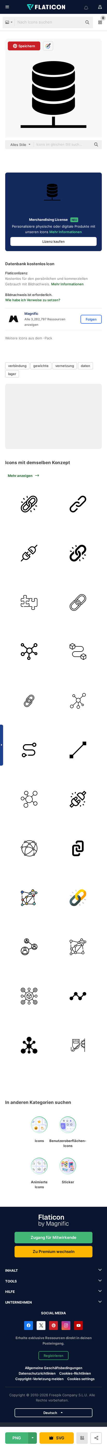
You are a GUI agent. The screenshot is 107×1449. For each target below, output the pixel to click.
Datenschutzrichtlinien (37, 1373)
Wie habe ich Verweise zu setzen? (32, 300)
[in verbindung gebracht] (29, 701)
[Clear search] (76, 22)
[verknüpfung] (29, 504)
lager (12, 374)
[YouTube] (78, 1325)
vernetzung (64, 366)
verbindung (17, 366)
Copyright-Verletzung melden (39, 1379)
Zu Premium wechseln (54, 1251)
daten (85, 366)
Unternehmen (18, 1302)
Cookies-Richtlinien (75, 1373)
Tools (11, 1281)
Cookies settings (81, 1379)
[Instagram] (66, 1325)
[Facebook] (28, 1325)
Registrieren (53, 1355)
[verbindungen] (29, 652)
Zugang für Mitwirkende (53, 1237)
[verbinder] (29, 799)
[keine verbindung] (78, 799)
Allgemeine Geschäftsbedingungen (53, 1368)
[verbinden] (29, 553)
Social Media (53, 1313)
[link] (78, 504)
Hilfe (10, 1292)
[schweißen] (78, 1045)
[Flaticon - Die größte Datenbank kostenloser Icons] (46, 7)
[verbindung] (29, 602)
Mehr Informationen (65, 232)
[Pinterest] (53, 1325)
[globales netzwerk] (29, 848)
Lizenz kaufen (53, 241)
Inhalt (11, 1270)
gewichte (41, 366)
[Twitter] (41, 1325)
